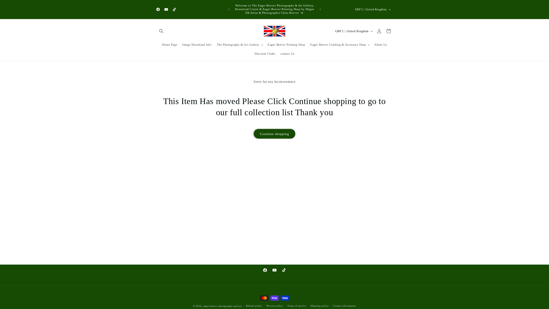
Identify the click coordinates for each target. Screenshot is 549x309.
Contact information (344, 305)
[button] (161, 31)
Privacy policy (275, 305)
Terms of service (296, 305)
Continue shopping (274, 134)
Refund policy (254, 305)
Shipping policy (320, 305)
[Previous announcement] (229, 9)
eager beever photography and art (222, 306)
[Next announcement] (320, 9)
